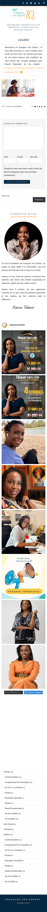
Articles (7, 772)
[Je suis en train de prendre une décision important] (23, 487)
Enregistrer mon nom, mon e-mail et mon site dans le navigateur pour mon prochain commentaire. (23, 172)
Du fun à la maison (14, 787)
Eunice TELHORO (14, 106)
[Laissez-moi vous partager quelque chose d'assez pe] (23, 352)
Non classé (9, 824)
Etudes (8, 803)
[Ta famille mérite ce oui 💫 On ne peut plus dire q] (23, 667)
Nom (6, 157)
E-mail (20, 157)
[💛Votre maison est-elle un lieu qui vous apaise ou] (23, 442)
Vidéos (7, 834)
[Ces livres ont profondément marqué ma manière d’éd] (23, 532)
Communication (11, 777)
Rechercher (6, 196)
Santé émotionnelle (13, 808)
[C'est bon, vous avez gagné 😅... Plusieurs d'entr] (23, 622)
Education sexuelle (13, 798)
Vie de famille (11, 813)
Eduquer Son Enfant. (24, 899)
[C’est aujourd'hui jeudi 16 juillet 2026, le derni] (23, 577)
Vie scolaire (10, 819)
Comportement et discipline (17, 782)
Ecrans (8, 793)
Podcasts (8, 829)
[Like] (32, 106)
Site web (33, 157)
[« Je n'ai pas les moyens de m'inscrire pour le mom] (23, 397)
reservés (27, 903)
